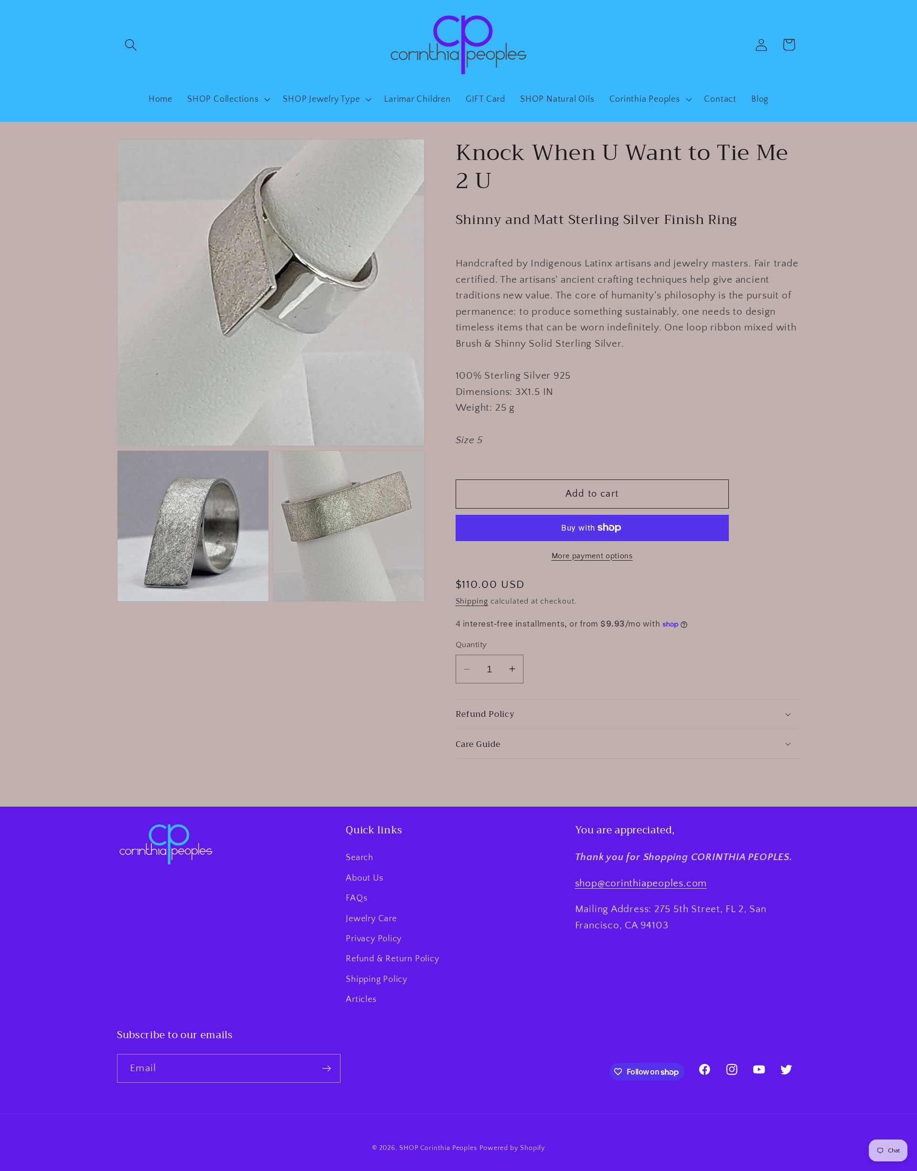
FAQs (356, 898)
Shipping (472, 601)
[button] (130, 44)
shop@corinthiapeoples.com (641, 883)
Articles (361, 999)
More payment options (592, 556)
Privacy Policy (374, 939)
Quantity (471, 644)
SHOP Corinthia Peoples (438, 1148)
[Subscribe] (326, 1068)
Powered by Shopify (512, 1148)
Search (359, 857)
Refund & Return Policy (392, 959)
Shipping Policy (376, 979)
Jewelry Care (371, 919)
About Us (364, 878)
